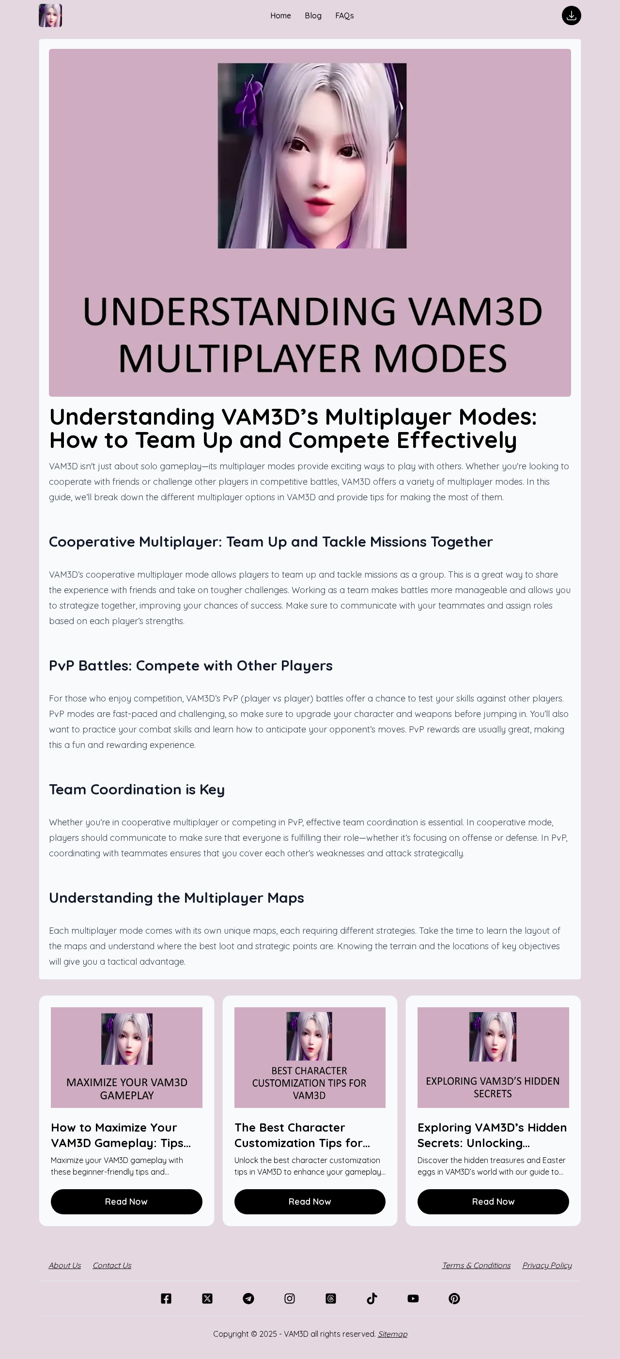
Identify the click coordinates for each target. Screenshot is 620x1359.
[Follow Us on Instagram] (289, 1298)
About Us (64, 1265)
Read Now (126, 1201)
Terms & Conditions (476, 1265)
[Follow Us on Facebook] (166, 1298)
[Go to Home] (50, 15)
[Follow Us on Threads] (330, 1298)
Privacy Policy (547, 1265)
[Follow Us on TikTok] (371, 1298)
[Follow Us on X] (207, 1298)
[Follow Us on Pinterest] (454, 1298)
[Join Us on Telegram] (248, 1298)
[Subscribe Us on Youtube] (413, 1298)
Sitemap (392, 1334)
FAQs (344, 15)
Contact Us (112, 1265)
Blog (314, 15)
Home (281, 15)
